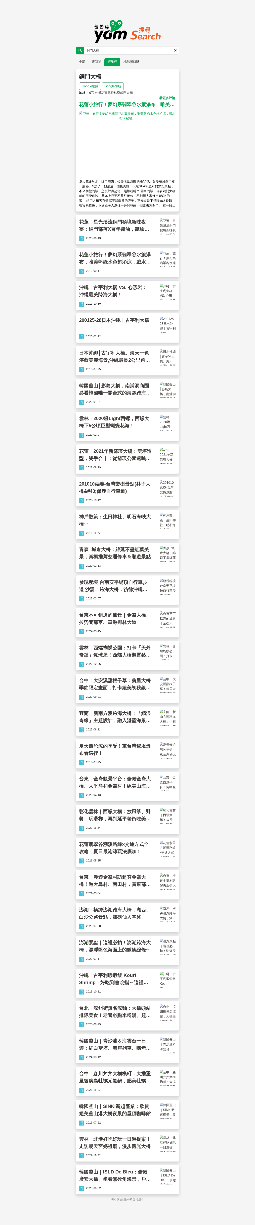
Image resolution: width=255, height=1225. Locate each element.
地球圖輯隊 (131, 61)
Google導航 (112, 86)
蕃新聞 (96, 61)
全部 (82, 61)
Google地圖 (90, 86)
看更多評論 (167, 98)
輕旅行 (112, 61)
